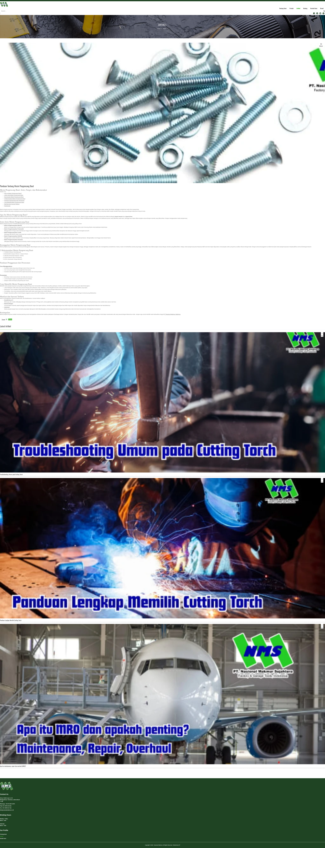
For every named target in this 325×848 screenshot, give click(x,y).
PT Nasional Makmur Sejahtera (172, 314)
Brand (321, 8)
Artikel (298, 8)
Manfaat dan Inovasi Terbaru (11, 204)
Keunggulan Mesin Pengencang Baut (14, 197)
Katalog (305, 8)
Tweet (3, 319)
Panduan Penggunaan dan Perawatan (14, 200)
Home (158, 28)
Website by (176, 845)
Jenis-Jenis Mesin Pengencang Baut (13, 195)
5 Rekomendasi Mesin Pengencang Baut (14, 198)
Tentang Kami (282, 8)
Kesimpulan (7, 206)
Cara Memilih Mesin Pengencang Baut (14, 202)
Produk (292, 8)
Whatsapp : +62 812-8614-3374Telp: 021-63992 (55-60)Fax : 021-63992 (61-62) (7, 806)
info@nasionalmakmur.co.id (7, 810)
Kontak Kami (313, 8)
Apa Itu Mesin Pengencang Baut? (13, 193)
